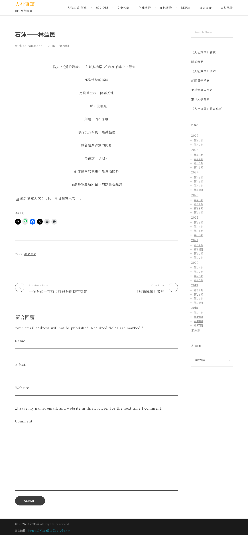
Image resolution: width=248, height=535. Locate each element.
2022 (194, 217)
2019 (194, 285)
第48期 (198, 155)
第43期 (198, 181)
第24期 (198, 290)
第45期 (198, 167)
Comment (23, 421)
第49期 (198, 145)
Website (22, 388)
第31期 (198, 249)
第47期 (198, 159)
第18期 (198, 321)
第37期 (198, 212)
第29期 (198, 258)
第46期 (198, 163)
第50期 (198, 140)
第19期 (198, 317)
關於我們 (197, 62)
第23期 (198, 294)
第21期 (198, 303)
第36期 (198, 222)
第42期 (198, 186)
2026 (194, 135)
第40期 (198, 200)
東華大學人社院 (202, 90)
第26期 (198, 276)
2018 (51, 46)
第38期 (198, 208)
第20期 (64, 46)
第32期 (198, 245)
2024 (195, 172)
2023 (194, 195)
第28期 (198, 267)
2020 (194, 262)
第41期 (198, 190)
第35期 (198, 227)
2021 (194, 240)
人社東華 (25, 3)
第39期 (198, 204)
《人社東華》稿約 (203, 71)
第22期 (198, 298)
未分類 (195, 330)
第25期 (198, 280)
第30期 (198, 253)
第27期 (198, 272)
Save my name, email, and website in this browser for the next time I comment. (90, 408)
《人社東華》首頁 (203, 52)
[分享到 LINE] (25, 221)
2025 (195, 150)
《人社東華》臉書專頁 (206, 109)
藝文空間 (30, 254)
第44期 (198, 177)
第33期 (198, 235)
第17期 (198, 325)
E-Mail (21, 364)
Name (20, 341)
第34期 (198, 231)
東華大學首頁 (200, 99)
